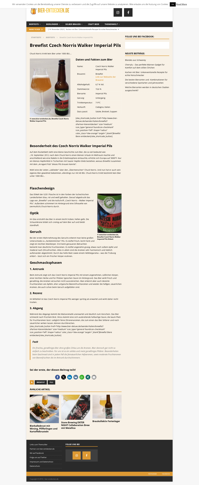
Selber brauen (73, 24)
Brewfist (41, 382)
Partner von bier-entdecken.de (42, 449)
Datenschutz (35, 466)
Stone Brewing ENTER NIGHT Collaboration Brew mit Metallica (75, 425)
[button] (57, 377)
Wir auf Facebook (37, 453)
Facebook (166, 474)
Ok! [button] (172, 4)
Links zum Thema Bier (38, 444)
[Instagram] (118, 12)
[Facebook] (128, 12)
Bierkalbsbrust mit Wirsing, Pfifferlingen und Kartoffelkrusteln (43, 428)
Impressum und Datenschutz (41, 461)
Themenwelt (111, 24)
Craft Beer (93, 24)
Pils (51, 382)
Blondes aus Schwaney (135, 60)
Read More (181, 4)
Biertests (34, 24)
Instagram (152, 474)
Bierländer (52, 24)
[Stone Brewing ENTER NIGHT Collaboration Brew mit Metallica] (75, 418)
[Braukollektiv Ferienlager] (107, 417)
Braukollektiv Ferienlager (106, 421)
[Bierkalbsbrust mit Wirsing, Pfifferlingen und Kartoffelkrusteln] (44, 421)
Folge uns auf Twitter (38, 457)
